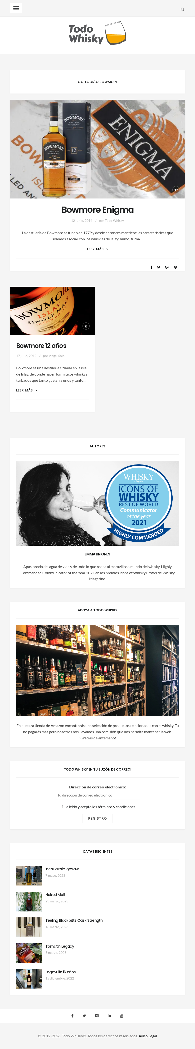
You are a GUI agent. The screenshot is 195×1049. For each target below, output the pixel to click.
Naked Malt (55, 894)
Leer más (97, 249)
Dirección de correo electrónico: (97, 787)
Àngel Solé (56, 356)
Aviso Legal (148, 1036)
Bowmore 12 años (41, 345)
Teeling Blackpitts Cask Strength (73, 920)
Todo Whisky (114, 220)
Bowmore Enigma (97, 210)
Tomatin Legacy (59, 946)
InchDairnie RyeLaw (62, 869)
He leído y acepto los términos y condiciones (99, 806)
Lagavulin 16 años (60, 972)
